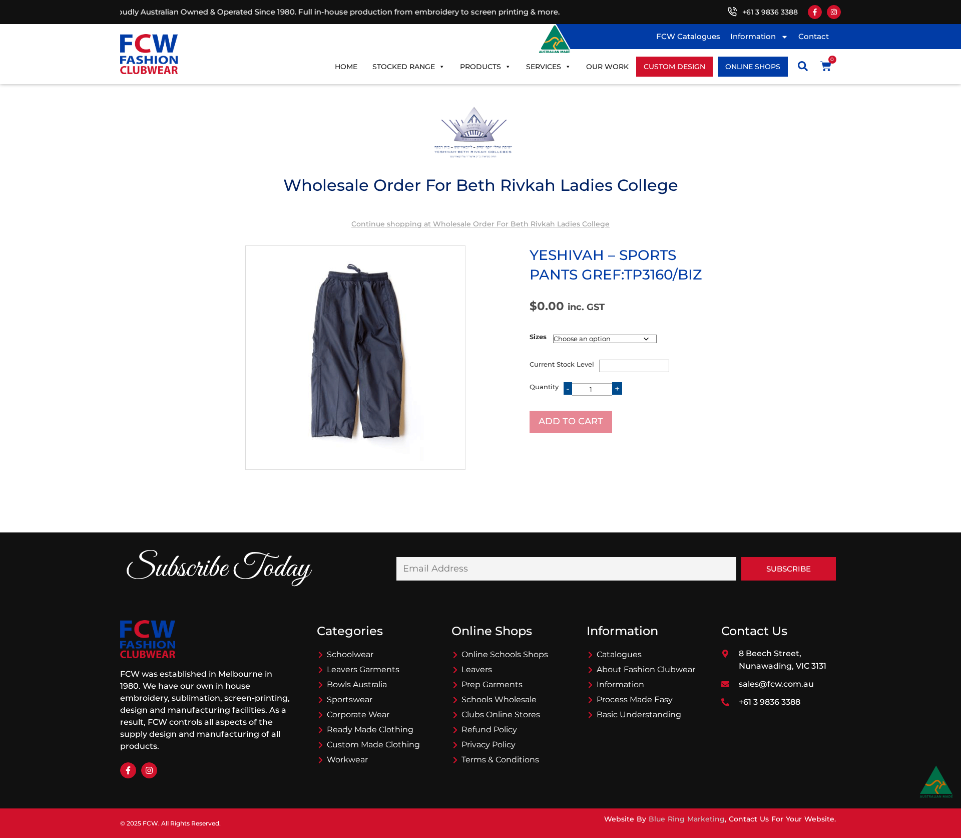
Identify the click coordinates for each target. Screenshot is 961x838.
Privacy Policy (488, 744)
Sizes (538, 337)
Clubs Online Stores (500, 714)
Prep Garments (492, 684)
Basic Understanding (639, 714)
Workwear (347, 759)
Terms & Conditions (500, 759)
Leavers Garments (363, 669)
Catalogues (619, 654)
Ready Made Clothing (370, 729)
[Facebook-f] (815, 12)
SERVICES (543, 66)
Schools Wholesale (499, 699)
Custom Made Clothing (373, 744)
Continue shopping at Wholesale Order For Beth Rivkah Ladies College (480, 223)
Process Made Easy (635, 699)
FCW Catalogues (688, 36)
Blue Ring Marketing (687, 818)
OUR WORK (607, 66)
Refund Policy (489, 729)
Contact (813, 36)
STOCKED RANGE (403, 66)
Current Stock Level (562, 364)
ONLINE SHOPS (752, 66)
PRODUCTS (480, 66)
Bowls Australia (357, 684)
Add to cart (571, 421)
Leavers (476, 669)
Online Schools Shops (504, 654)
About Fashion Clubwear (646, 669)
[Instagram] (834, 12)
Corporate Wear (358, 714)
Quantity (544, 387)
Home (346, 66)
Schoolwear (350, 654)
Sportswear (349, 699)
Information (753, 36)
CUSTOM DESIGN (674, 66)
